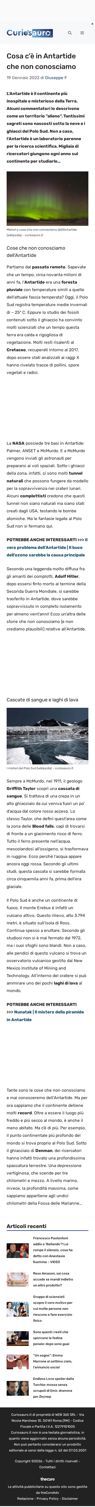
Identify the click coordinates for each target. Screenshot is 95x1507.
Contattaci (47, 1467)
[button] (70, 33)
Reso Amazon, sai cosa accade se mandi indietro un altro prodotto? (53, 1279)
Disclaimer (70, 1499)
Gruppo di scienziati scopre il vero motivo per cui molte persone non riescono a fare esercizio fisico (52, 1309)
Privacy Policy (48, 1499)
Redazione (25, 1499)
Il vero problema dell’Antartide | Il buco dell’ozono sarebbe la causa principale (47, 547)
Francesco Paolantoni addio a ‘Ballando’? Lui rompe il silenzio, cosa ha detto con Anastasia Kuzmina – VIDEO (53, 1250)
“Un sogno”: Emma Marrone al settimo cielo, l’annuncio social (52, 1361)
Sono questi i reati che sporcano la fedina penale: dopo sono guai (51, 1338)
